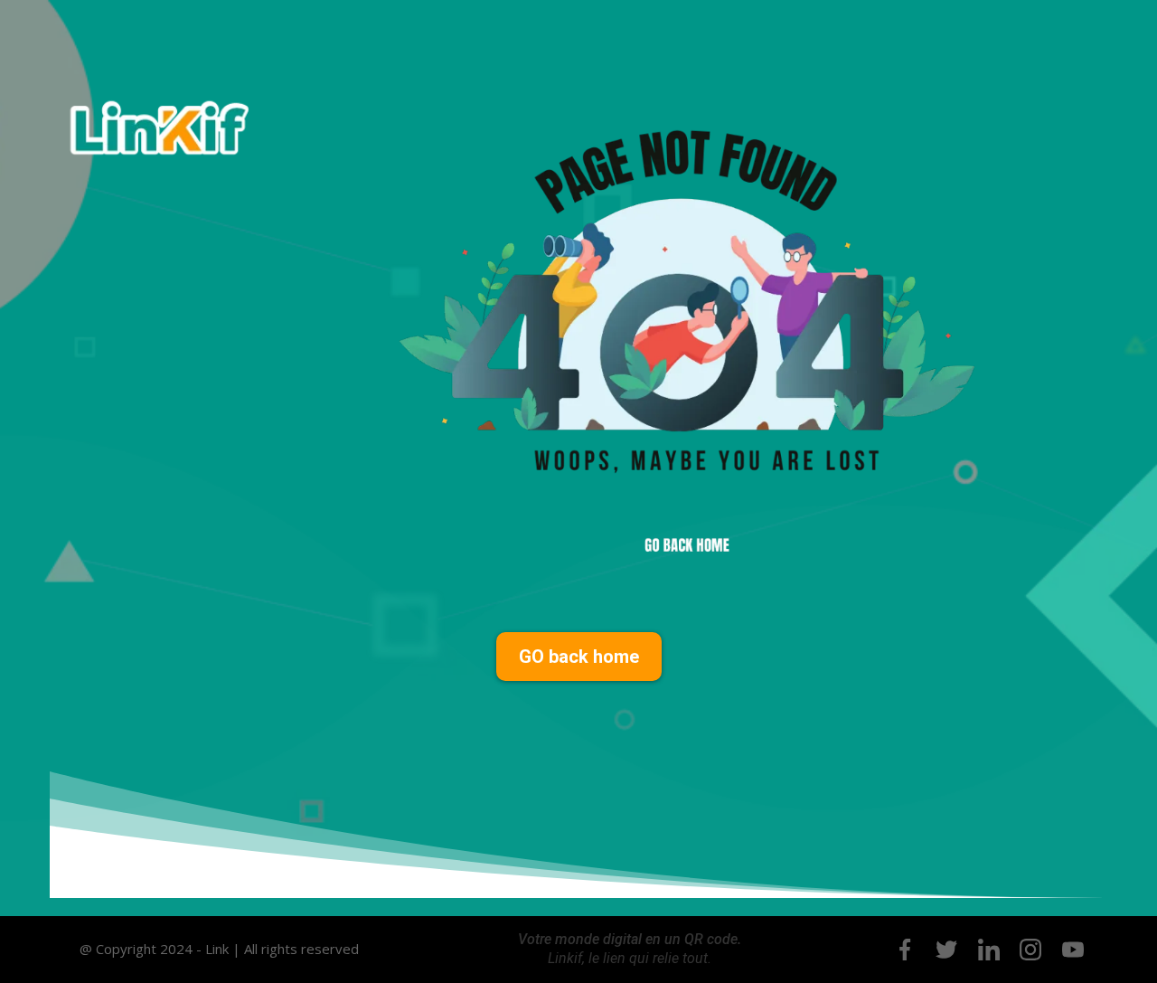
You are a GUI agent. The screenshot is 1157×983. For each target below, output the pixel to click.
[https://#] (905, 949)
